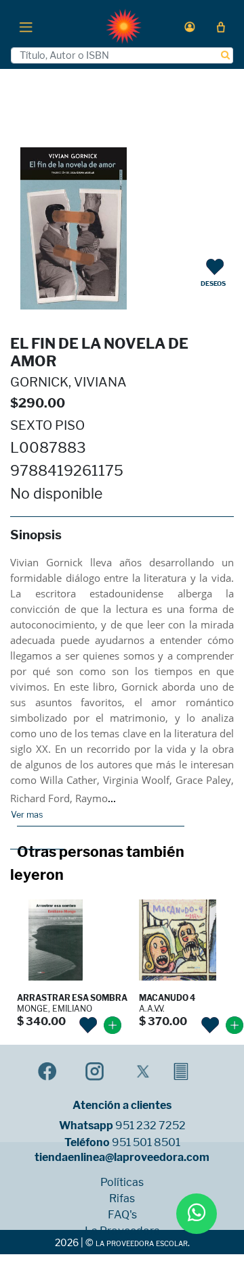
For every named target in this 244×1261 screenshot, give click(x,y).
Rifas (122, 1199)
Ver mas (27, 815)
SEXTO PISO (47, 425)
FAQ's (122, 1215)
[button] (189, 27)
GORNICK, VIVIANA (68, 382)
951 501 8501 (146, 1142)
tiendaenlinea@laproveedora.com (122, 1157)
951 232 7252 (150, 1126)
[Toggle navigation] (26, 26)
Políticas (122, 1182)
